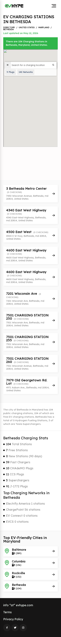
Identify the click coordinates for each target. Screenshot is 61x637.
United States (27, 27)
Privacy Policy (13, 619)
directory (9, 27)
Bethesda (8, 29)
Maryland (43, 27)
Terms (7, 612)
